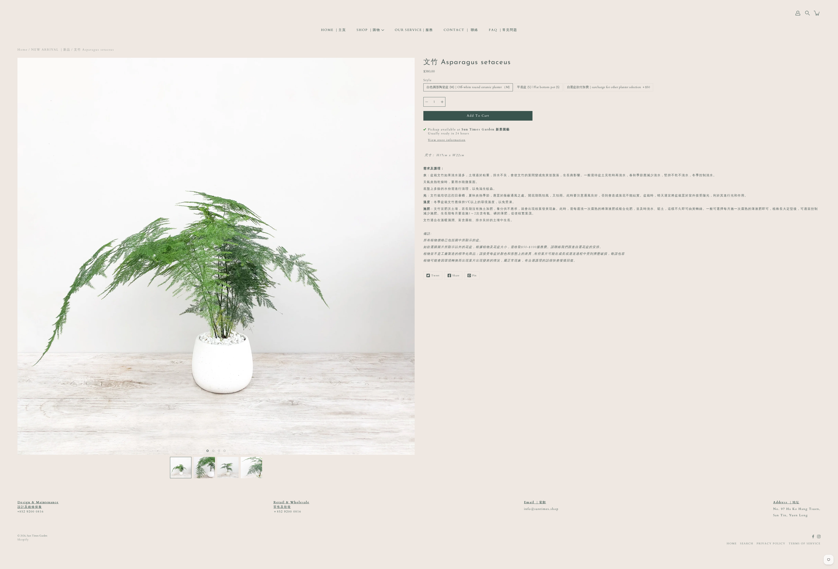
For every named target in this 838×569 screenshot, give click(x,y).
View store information (446, 140)
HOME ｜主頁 (333, 30)
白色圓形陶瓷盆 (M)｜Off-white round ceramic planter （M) (468, 87)
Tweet (435, 275)
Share (455, 275)
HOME (732, 543)
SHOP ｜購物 (368, 30)
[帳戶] (797, 13)
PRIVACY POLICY (771, 543)
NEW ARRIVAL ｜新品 (50, 50)
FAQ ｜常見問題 (503, 30)
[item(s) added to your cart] (817, 13)
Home (22, 50)
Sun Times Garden (37, 535)
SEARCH (746, 543)
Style (427, 80)
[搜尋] (807, 13)
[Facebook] (813, 536)
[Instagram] (819, 536)
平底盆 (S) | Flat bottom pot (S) (538, 87)
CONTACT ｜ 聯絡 (461, 30)
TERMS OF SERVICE (805, 543)
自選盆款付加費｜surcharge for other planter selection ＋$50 (608, 87)
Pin (474, 275)
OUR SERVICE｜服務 (414, 30)
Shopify (23, 539)
